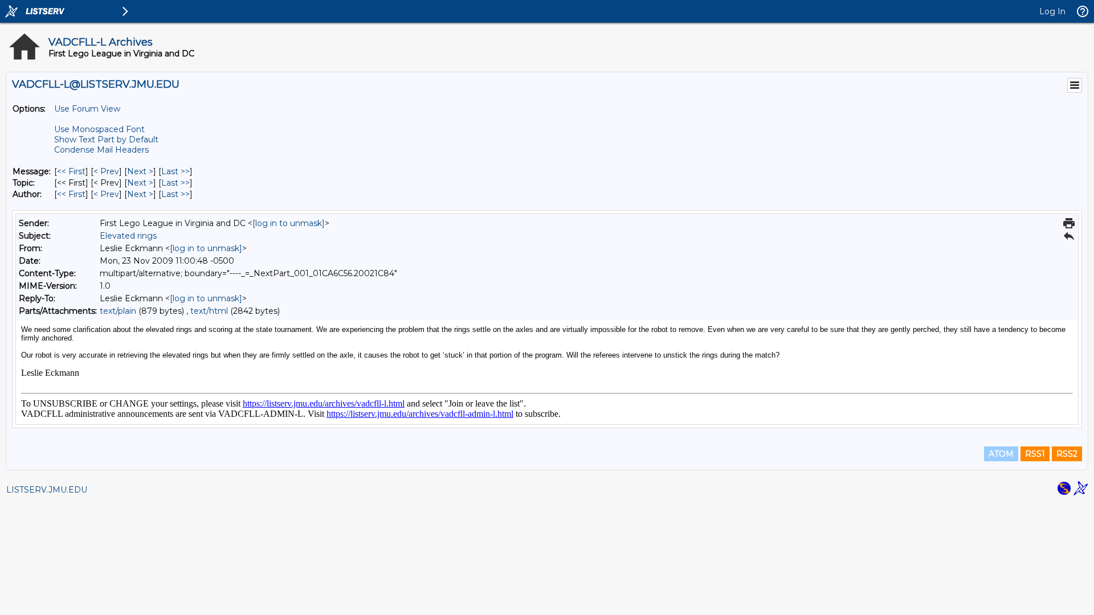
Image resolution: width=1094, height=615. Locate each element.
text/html (209, 311)
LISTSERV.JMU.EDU (46, 490)
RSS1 (1035, 454)
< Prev (106, 171)
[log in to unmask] (288, 223)
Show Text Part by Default (106, 139)
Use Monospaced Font (99, 129)
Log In (1052, 11)
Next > (140, 171)
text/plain (118, 311)
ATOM (1001, 454)
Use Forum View (87, 109)
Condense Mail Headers (101, 150)
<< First (71, 171)
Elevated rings (128, 236)
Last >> (175, 171)
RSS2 (1066, 454)
